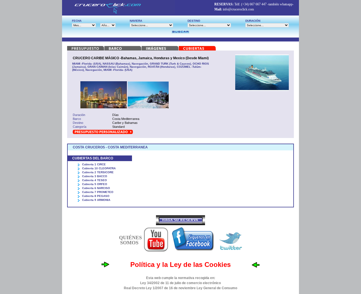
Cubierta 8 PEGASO (95, 196)
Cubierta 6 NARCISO (96, 188)
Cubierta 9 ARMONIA (96, 199)
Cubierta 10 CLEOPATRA (99, 168)
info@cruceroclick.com (238, 9)
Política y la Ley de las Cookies (180, 264)
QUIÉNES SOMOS (130, 240)
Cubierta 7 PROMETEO (97, 192)
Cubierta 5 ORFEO (94, 184)
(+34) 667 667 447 (254, 4)
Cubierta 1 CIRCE (94, 164)
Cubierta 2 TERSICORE (98, 172)
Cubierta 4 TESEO (94, 180)
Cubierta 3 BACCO (94, 176)
